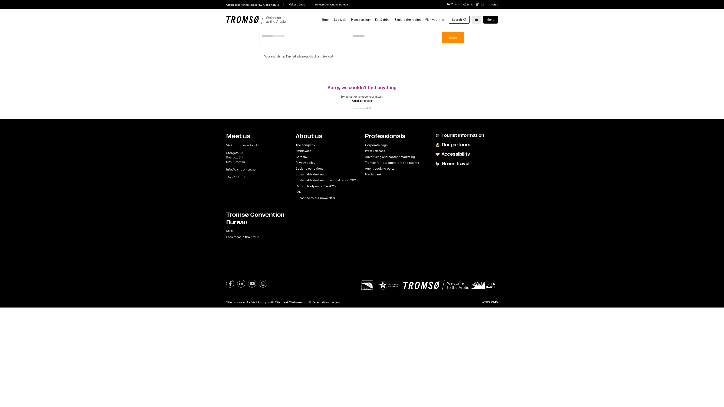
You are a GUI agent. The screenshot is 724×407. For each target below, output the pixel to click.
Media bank (373, 174)
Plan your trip (434, 19)
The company (305, 145)
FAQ (298, 192)
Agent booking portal (380, 168)
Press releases (375, 150)
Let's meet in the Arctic (242, 237)
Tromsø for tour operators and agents (392, 162)
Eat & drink (382, 19)
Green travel (455, 163)
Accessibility (455, 154)
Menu (490, 19)
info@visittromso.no (241, 169)
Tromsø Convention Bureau (331, 4)
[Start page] (256, 19)
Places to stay (360, 19)
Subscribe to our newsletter (315, 198)
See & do (340, 19)
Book (325, 19)
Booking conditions (309, 168)
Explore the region (408, 19)
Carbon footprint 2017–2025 (316, 186)
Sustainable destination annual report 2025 (326, 180)
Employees (303, 150)
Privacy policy (305, 162)
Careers (301, 156)
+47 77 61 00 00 (237, 177)
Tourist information (462, 135)
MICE (230, 231)
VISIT (368, 108)
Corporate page (376, 145)
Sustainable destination (312, 174)
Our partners (455, 144)
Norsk (494, 4)
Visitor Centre (296, 4)
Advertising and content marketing (390, 156)
